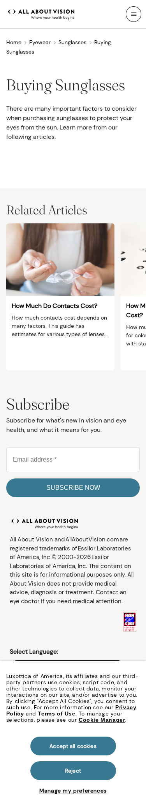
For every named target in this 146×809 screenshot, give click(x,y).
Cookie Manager (102, 720)
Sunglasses (72, 42)
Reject (73, 770)
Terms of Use (56, 713)
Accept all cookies (73, 746)
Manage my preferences (73, 790)
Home (13, 42)
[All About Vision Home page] (41, 13)
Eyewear (40, 42)
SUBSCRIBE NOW (73, 487)
